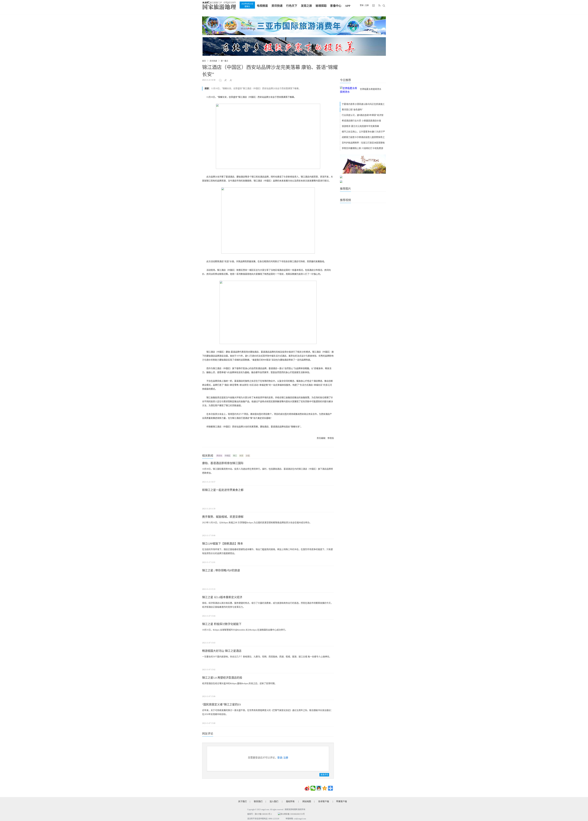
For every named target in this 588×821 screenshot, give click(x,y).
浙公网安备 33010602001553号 (292, 814)
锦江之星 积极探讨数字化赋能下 (221, 624)
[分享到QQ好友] (318, 788)
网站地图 (306, 801)
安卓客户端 (323, 801)
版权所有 (290, 801)
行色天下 (291, 5)
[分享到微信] (313, 788)
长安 (241, 456)
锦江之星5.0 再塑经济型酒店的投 (222, 677)
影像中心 (335, 5)
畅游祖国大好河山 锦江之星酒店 (221, 650)
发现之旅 (306, 5)
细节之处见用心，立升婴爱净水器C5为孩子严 (363, 132)
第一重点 (224, 61)
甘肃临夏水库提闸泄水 (370, 89)
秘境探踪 (321, 5)
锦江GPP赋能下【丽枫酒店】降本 (222, 543)
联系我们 (258, 801)
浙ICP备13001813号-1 (263, 814)
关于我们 (242, 801)
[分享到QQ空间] (324, 788)
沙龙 (248, 456)
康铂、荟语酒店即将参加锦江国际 (222, 463)
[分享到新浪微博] (307, 788)
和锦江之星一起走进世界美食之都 (222, 490)
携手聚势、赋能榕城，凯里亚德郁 (222, 516)
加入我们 (274, 801)
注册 (367, 5)
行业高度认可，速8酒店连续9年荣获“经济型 (362, 115)
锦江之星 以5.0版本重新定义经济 (222, 597)
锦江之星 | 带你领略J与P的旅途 (221, 570)
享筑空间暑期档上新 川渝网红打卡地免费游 (362, 148)
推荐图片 (345, 188)
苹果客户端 (341, 801)
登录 (362, 5)
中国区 (227, 456)
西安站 (219, 456)
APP (347, 5)
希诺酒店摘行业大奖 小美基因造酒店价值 (361, 121)
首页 (204, 61)
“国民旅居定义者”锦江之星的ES (221, 704)
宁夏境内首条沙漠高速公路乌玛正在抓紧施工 (363, 104)
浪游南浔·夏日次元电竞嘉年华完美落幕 (360, 126)
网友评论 (207, 733)
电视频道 (262, 5)
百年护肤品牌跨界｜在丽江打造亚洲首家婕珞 (363, 143)
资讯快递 (277, 5)
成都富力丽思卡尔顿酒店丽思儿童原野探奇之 (363, 137)
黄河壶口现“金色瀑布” (352, 109)
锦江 (235, 456)
